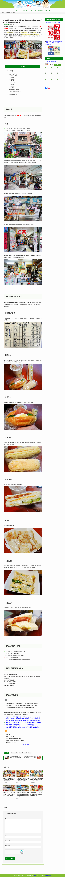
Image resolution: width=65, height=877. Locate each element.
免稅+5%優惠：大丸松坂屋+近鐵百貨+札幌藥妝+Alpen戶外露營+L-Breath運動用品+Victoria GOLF (53, 43)
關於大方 (39, 875)
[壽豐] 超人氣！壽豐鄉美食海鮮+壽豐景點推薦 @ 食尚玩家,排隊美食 (21, 724)
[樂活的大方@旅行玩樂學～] (32, 4)
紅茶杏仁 (13, 77)
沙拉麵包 (12, 79)
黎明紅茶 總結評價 (13, 94)
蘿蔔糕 (12, 84)
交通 (12, 71)
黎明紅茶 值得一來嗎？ (14, 89)
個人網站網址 (7, 845)
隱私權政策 (35, 875)
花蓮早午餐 (21, 752)
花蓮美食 (29, 752)
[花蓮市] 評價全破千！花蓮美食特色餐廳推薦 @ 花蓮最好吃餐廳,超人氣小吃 (23, 717)
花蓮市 (16, 752)
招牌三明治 (13, 82)
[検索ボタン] (49, 10)
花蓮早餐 (25, 752)
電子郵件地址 (8, 840)
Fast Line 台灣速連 (48, 875)
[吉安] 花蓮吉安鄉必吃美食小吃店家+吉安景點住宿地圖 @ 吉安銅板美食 (22, 726)
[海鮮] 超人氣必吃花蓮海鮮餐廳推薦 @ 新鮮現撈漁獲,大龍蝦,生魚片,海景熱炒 (23, 720)
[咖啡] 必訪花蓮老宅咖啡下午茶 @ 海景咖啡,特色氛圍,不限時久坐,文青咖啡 (22, 727)
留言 (6, 818)
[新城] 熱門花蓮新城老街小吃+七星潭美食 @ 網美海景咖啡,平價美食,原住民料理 (24, 722)
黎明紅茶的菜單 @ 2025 (14, 74)
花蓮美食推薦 (6, 24)
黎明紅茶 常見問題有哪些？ (15, 92)
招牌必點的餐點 (14, 75)
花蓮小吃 (12, 752)
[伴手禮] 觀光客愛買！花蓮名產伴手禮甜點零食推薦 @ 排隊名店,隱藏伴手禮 (23, 718)
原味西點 (12, 80)
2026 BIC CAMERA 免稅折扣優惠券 (53, 22)
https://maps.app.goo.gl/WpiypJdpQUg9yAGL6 (22, 744)
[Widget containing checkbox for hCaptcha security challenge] (14, 851)
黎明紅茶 (11, 70)
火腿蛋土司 (13, 87)
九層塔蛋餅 (13, 86)
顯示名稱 (7, 835)
